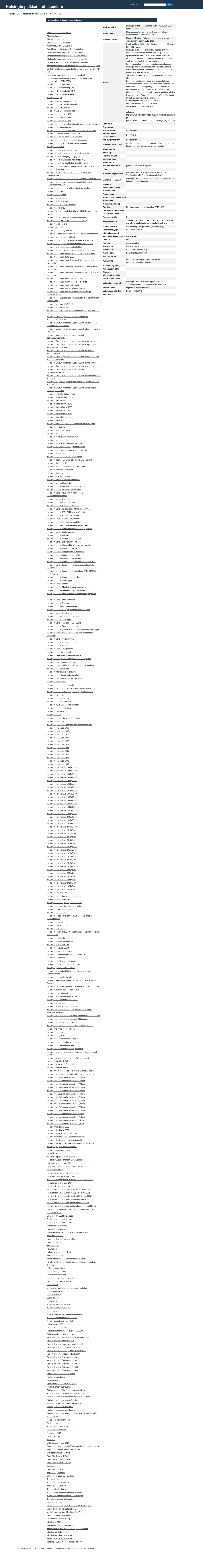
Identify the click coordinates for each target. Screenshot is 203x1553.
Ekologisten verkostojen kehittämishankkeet (65, 52)
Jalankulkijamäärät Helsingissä (60, 1216)
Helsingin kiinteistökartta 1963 (59, 414)
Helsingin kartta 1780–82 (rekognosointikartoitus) (67, 217)
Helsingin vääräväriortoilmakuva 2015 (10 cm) (66, 1101)
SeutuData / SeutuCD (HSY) (59, 1463)
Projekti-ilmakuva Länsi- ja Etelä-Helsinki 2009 (66, 1351)
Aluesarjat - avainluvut (56, 39)
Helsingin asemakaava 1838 (59, 117)
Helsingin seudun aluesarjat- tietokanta (63, 996)
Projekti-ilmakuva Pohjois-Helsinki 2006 (63, 1354)
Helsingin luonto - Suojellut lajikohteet (63, 616)
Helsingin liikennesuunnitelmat (60, 470)
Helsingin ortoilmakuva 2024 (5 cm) (61, 886)
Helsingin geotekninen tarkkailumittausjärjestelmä (67, 163)
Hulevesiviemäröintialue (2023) (60, 1183)
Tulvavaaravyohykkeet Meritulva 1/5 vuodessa (66, 1492)
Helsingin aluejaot (54, 98)
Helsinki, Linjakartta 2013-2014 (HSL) (62, 1157)
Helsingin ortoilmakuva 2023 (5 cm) (61, 883)
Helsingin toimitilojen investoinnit (60, 1029)
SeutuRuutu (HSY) (55, 1469)
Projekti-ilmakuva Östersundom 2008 (62, 1370)
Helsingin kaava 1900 (56, 191)
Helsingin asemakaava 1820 (59, 114)
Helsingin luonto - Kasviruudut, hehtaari (63, 519)
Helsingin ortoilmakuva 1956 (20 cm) (62, 781)
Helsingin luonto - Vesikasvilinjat (60, 639)
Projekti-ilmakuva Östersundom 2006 (62, 1367)
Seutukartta (52, 1466)
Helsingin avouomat (55, 147)
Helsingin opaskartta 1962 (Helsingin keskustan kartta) (69, 725)
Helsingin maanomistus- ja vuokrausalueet (64, 678)
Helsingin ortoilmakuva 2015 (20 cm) (62, 850)
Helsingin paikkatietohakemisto (34, 6)
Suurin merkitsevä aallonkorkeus (60, 1476)
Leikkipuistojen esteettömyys (59, 1281)
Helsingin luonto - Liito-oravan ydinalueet (64, 542)
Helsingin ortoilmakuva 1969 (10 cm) (62, 787)
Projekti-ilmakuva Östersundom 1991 (62, 1364)
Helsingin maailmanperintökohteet (61, 662)
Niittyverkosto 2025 (55, 1324)
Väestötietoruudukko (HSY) (58, 1519)
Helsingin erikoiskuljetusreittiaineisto (62, 150)
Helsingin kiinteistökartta (57, 401)
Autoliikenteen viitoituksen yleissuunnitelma (65, 49)
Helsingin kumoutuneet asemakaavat (62, 437)
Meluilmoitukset (53, 1311)
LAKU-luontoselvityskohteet (58, 1268)
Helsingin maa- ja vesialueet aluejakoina (64, 655)
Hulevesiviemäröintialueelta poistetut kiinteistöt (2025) (69, 1199)
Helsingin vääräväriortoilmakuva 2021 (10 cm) (66, 1117)
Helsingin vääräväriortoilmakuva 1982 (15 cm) (66, 1077)
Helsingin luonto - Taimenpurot (59, 620)
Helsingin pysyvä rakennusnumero (61, 961)
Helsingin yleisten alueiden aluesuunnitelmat (65, 1137)
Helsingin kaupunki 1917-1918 (60, 304)
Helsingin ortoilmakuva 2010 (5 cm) (61, 830)
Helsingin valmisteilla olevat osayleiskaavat (65, 1049)
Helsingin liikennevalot (56, 473)
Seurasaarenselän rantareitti (59, 1453)
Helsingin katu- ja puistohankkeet (61, 237)
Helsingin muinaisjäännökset (59, 702)
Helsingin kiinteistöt (55, 420)
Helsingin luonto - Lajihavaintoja (60, 532)
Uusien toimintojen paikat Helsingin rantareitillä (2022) (69, 1506)
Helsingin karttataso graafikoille (60, 231)
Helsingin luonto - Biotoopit (58, 499)
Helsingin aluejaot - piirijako (58, 108)
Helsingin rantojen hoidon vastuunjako (63, 990)
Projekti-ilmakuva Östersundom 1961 (62, 1357)
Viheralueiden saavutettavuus (59, 1515)
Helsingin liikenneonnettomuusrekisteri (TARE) (66, 466)
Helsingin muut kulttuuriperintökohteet (62, 705)
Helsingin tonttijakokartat (57, 1036)
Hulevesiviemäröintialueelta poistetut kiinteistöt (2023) (69, 1196)
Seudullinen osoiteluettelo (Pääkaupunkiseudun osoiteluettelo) (73, 1446)
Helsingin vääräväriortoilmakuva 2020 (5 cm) (65, 1114)
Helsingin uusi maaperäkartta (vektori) (63, 1042)
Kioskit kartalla (53, 1246)
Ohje (43, 14)
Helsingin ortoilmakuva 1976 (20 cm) (62, 794)
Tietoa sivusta (60, 1548)
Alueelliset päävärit (55, 36)
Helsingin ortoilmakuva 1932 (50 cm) (62, 767)
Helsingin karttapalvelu (56, 227)
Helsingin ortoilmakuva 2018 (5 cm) (61, 863)
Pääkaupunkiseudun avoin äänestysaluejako (65, 1393)
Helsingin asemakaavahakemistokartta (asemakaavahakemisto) (73, 124)
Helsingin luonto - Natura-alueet (60, 603)
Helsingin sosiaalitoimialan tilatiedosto (63, 1006)
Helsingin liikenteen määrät (58, 476)
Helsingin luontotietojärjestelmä (60, 649)
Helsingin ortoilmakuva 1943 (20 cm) (62, 771)
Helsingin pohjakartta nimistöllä (60, 941)
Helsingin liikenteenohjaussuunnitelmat (63, 480)
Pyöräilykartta (52, 1380)
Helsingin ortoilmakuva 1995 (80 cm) (62, 804)
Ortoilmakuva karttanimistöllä (59, 1328)
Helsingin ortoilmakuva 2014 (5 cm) (61, 843)
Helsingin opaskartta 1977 (58, 741)
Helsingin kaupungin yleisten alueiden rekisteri (66, 288)
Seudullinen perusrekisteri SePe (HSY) (63, 1450)
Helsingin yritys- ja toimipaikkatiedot (62, 1147)
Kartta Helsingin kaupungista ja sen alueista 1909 (67, 1232)
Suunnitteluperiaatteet (56, 1473)
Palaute (91, 1548)
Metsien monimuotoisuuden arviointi (62, 1318)
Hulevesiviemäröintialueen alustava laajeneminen (68, 1203)
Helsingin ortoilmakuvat (57, 893)
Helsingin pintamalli (55, 922)
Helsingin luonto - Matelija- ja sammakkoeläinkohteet (69, 587)
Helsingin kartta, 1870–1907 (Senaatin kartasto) (67, 221)
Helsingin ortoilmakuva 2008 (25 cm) (62, 824)
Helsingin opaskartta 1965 (58, 728)
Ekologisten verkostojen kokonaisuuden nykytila (67, 56)
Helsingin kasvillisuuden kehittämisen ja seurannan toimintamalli (74, 234)
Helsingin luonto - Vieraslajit (58, 645)
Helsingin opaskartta (55, 721)
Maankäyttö (52, 1301)
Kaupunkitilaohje (54, 1242)
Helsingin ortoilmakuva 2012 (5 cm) (61, 837)
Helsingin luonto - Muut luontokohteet (62, 600)
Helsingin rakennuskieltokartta (59, 977)
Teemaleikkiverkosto (55, 1479)
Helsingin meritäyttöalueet (58, 698)
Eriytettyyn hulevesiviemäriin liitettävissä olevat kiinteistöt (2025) (73, 66)
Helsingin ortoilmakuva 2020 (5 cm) (61, 870)
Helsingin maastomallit (56, 682)
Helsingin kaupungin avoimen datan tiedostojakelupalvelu (71, 254)
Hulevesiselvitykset (55, 1170)
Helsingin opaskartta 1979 (58, 744)
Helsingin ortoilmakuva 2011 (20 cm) (62, 833)
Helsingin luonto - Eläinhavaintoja (61, 502)
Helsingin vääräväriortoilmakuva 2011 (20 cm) (66, 1094)
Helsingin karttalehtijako (57, 224)
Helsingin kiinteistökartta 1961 (59, 410)
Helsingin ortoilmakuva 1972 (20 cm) (62, 791)
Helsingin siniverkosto (56, 1003)
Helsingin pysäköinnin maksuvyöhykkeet (64, 964)
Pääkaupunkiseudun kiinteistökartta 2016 (64, 1403)
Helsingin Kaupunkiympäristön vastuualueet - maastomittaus (72, 363)
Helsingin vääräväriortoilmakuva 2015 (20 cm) (66, 1104)
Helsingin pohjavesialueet (58, 948)
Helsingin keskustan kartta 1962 (60, 397)
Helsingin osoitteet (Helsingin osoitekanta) (64, 903)
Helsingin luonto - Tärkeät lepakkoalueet (64, 623)
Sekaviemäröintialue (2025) (58, 1443)
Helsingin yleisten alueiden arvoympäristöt (64, 1140)
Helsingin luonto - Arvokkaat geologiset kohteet (66, 486)
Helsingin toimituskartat (56, 1032)
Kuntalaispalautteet (55, 1255)
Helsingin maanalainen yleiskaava (61, 672)
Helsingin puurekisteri (56, 958)
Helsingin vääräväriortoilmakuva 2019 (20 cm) (66, 1110)
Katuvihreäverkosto (55, 1236)
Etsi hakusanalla (137, 5)
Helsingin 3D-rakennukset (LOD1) (61, 88)
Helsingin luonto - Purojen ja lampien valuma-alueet (68, 610)
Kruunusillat (52, 1249)
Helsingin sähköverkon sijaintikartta (62, 1022)
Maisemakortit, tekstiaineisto (58, 1308)
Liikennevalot (52, 1285)
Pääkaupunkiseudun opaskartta (60, 1407)
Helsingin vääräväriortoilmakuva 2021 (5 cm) (65, 1120)
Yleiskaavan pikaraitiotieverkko (60, 1535)
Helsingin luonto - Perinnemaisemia (62, 606)
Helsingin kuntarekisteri (57, 440)
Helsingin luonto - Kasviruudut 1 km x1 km (64, 515)
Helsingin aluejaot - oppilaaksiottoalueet (63, 104)
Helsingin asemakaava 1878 (59, 121)
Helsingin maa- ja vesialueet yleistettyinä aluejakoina (69, 659)
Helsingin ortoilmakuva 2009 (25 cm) (62, 827)
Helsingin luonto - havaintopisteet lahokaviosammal (68, 509)
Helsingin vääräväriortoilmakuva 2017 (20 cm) (66, 1107)
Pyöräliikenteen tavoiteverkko (59, 1387)
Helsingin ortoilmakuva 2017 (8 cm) (61, 860)
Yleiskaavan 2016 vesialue (58, 1532)
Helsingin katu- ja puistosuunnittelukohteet (64, 247)
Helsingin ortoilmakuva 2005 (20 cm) (62, 820)
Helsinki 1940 (53, 1153)
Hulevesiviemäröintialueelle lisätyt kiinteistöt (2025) (68, 1193)
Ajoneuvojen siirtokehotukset (59, 33)
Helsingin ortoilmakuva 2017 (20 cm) (62, 857)
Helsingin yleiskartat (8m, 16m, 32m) (62, 1133)
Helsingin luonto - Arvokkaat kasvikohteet (64, 490)
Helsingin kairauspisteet (57, 198)
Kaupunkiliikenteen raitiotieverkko (61, 1239)
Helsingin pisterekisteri (56, 929)
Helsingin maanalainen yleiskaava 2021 (63, 675)
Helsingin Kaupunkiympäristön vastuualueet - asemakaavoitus (73, 341)
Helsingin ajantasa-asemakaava (60, 94)
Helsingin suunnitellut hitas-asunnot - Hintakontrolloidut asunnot (73, 1016)
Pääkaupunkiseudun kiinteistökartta (62, 1400)
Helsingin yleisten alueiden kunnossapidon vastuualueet (70, 1143)
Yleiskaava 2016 (54, 1522)
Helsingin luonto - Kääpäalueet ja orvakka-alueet (67, 525)
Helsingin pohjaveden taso (58, 945)
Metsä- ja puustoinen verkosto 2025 (62, 1321)
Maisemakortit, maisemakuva (59, 1304)
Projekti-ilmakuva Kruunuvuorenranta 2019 (65, 1344)
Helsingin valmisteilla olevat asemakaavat (64, 1045)
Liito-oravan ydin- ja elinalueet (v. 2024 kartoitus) (67, 1288)
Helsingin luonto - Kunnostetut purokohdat (64, 522)
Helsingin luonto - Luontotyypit (59, 580)
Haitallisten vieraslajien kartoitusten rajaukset (66, 75)
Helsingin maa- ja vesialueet (59, 652)
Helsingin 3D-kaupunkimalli (58, 84)
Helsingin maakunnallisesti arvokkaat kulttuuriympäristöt (70, 665)
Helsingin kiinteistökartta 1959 (59, 407)
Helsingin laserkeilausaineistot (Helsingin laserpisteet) (69, 460)
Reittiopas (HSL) (54, 1433)
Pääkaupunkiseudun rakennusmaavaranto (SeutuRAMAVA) (72, 1413)
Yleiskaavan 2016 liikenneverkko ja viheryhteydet (67, 1529)
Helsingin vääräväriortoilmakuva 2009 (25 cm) (66, 1091)
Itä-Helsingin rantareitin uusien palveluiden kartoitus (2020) (71, 1209)
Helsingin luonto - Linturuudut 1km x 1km (64, 548)
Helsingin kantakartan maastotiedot (61, 205)
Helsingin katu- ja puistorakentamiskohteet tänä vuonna (70, 244)
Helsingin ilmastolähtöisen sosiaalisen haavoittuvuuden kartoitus (74, 179)
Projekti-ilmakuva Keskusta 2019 (60, 1341)
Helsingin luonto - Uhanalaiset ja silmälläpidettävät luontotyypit (73, 629)
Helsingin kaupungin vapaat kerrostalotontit (65, 279)
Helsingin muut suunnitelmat (59, 708)
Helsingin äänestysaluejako (58, 1150)
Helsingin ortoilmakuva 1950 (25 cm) (62, 774)
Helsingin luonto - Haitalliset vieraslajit (63, 506)
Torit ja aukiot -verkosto (56, 1486)
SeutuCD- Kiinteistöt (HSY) (58, 1459)
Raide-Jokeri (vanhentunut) (58, 1420)
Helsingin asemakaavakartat (59, 127)
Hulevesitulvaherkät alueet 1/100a (61, 1176)
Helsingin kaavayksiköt (56, 195)
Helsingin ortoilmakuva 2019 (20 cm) (62, 866)
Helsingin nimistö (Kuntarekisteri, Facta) (63, 718)
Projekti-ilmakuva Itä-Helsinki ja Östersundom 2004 (68, 1337)
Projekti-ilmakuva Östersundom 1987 (62, 1361)
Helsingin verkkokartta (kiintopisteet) (62, 1064)
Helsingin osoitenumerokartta (59, 899)
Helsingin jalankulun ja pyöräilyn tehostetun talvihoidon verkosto (74, 188)
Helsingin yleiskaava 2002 (58, 1127)
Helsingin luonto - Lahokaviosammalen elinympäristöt (69, 529)
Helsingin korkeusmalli (56, 427)
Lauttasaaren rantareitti (56, 1275)
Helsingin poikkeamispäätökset (60, 951)
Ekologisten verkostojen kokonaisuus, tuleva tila (67, 59)
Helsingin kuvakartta (55, 453)
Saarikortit (51, 1440)
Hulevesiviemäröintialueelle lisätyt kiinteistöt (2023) (68, 1190)
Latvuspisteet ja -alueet (56, 1271)
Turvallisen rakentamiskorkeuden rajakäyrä (65, 1496)
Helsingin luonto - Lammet (58, 535)
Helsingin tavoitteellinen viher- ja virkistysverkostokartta (70, 1026)
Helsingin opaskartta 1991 (58, 761)
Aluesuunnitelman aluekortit (58, 43)
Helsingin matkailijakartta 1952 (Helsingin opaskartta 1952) (71, 688)
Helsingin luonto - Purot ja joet (59, 613)
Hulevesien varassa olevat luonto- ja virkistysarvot (68, 1166)
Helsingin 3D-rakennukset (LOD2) (61, 91)
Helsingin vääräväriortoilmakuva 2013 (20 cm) (66, 1097)
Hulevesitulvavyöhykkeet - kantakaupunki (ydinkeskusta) (70, 1180)
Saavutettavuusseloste (77, 1548)
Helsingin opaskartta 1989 (58, 758)
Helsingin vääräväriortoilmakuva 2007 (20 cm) (66, 1084)
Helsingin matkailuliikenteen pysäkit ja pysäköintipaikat (70, 692)
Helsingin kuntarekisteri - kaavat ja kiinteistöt (65, 443)
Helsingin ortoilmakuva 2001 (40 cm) (62, 817)
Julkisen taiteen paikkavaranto (59, 1219)
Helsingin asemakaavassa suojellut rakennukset (67, 140)
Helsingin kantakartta (56, 208)
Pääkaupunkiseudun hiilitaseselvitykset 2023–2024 (68, 1397)
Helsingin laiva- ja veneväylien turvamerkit (64, 457)
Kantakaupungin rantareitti (58, 1229)
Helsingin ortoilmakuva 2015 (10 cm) (62, 847)
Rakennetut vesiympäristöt (58, 1423)
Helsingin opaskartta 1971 (58, 735)
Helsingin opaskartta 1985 (58, 751)
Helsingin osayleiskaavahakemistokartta (64, 896)
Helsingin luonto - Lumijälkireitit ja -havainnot (65, 552)
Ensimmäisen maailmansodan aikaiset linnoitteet (67, 62)
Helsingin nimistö (54, 715)
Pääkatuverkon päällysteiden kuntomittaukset (66, 1390)
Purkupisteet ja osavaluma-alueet (61, 1374)
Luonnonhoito (53, 1298)
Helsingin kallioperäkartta (57, 201)
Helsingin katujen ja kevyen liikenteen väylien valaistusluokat (72, 250)
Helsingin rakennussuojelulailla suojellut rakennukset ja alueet (73, 987)
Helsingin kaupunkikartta (57, 307)
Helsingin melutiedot (55, 695)
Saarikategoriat (53, 1436)
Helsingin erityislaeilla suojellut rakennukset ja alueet (69, 153)
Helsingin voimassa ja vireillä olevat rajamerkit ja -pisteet (70, 1071)
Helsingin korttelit (54, 434)
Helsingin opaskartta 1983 (58, 748)
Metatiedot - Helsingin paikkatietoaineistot (64, 1314)
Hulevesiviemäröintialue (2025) (60, 1186)
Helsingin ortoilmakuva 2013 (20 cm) (62, 840)
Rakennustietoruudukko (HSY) (59, 1426)
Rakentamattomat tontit (56, 1430)
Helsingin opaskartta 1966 (58, 731)
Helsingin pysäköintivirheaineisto (61, 968)
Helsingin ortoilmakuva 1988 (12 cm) (62, 797)
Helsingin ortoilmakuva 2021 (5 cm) (61, 876)
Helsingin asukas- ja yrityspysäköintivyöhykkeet (67, 143)
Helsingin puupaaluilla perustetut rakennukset (66, 954)
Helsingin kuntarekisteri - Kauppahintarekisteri (66, 447)
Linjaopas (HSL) (54, 1295)
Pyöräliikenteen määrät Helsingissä (62, 1384)
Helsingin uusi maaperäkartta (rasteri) (62, 1039)
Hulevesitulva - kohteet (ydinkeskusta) (63, 1173)
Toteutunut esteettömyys (57, 1489)
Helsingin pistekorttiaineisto (58, 925)
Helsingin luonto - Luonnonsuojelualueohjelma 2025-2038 (71, 562)
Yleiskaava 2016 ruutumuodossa (60, 1525)
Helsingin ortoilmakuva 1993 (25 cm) (62, 800)
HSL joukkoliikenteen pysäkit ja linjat (62, 1163)
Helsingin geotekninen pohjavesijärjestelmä (65, 157)
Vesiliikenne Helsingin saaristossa (61, 1509)
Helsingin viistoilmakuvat (57, 1068)
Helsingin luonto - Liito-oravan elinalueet (64, 539)
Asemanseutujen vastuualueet (59, 46)
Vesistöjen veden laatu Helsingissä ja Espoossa (67, 1512)
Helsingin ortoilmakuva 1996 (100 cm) (63, 807)
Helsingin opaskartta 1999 (58, 764)
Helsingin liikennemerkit (57, 463)
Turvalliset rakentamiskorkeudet (60, 1499)
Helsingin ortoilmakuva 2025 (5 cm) (61, 889)
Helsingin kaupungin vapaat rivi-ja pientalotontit (67, 282)
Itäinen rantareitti (54, 1213)
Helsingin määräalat (55, 711)
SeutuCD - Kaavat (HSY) (57, 1456)
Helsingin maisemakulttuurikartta (60, 685)
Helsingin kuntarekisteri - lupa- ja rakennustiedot (67, 450)
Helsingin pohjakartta (56, 938)
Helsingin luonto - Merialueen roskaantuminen (66, 590)
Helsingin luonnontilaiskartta (59, 483)
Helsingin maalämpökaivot (58, 669)
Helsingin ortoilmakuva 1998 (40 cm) (62, 814)
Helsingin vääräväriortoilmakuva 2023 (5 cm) (65, 1124)
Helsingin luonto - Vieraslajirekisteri (62, 642)
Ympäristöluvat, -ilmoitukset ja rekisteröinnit (65, 1542)
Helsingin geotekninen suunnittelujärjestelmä (66, 160)
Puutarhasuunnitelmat (56, 1377)
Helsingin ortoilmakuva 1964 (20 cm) (62, 784)
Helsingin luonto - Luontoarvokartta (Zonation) (66, 577)
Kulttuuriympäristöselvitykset (59, 1252)
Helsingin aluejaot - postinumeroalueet (63, 111)
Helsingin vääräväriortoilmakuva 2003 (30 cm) (66, 1081)
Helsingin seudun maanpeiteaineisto (62, 1000)
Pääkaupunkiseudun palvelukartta (61, 1410)
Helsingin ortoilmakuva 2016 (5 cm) (61, 853)
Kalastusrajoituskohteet (56, 1226)
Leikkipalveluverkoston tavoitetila (61, 1278)
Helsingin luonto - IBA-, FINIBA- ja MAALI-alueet (67, 512)
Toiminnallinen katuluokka (58, 1483)
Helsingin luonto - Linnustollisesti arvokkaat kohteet (68, 545)
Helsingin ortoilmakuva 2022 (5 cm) (61, 880)
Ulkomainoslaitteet (54, 1502)
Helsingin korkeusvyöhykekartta (60, 430)
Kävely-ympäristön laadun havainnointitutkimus (66, 1259)
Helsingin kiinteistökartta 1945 (59, 404)
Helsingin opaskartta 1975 (58, 738)
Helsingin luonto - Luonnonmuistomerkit (63, 555)
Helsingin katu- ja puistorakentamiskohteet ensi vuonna (70, 240)
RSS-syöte (54, 14)
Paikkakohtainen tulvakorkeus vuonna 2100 (65, 1331)
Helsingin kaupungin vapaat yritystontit (63, 285)
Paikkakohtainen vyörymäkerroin (60, 1334)
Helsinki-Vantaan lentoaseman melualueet (64, 1160)
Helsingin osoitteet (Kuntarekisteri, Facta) (64, 906)
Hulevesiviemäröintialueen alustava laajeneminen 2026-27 (71, 1206)
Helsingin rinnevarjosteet (57, 993)
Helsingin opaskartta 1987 (58, 754)
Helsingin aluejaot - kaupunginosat (61, 101)
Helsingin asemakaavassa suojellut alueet (64, 137)
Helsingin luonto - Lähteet (57, 584)
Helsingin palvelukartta (56, 913)
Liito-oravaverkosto (55, 1291)
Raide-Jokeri (52, 1417)
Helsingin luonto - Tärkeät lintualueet (62, 626)
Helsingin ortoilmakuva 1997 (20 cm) (62, 810)
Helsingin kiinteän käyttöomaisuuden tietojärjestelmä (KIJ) (71, 424)
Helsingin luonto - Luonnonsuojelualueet (64, 558)
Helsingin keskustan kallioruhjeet (61, 394)
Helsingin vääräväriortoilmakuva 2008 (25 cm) (66, 1087)
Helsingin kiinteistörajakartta (59, 417)
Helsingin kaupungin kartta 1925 (60, 257)
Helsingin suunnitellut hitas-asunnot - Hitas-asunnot (68, 1019)
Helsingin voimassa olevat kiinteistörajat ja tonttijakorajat (70, 1074)
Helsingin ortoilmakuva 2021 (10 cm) (62, 873)
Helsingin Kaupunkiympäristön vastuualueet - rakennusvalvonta (73, 366)
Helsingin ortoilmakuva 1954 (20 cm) (62, 777)
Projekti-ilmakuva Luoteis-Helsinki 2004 (63, 1347)
